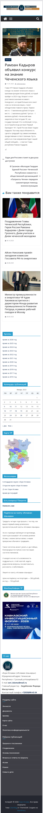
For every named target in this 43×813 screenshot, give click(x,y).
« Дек (5, 426)
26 (21, 415)
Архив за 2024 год (10, 347)
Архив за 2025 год (10, 343)
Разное (8, 60)
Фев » (10, 426)
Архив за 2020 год (10, 362)
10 (10, 406)
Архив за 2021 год (10, 358)
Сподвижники (8, 748)
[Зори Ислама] (5, 18)
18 (16, 411)
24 (10, 415)
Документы (7, 711)
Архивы (6, 716)
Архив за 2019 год (10, 366)
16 (5, 411)
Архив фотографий (10, 493)
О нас (5, 725)
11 (16, 406)
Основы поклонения (11, 753)
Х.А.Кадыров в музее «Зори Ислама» (17, 482)
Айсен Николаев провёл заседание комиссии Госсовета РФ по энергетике (21, 255)
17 (10, 411)
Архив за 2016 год (10, 377)
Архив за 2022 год (10, 354)
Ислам (5, 762)
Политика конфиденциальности (16, 730)
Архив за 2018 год (10, 369)
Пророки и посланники (12, 743)
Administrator (21, 84)
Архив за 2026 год (10, 340)
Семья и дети (8, 772)
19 (21, 411)
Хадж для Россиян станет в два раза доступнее (21, 159)
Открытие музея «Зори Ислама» (15, 486)
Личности (7, 706)
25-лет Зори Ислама (10, 489)
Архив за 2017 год (10, 373)
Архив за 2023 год (10, 351)
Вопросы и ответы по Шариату (15, 758)
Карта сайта (7, 721)
